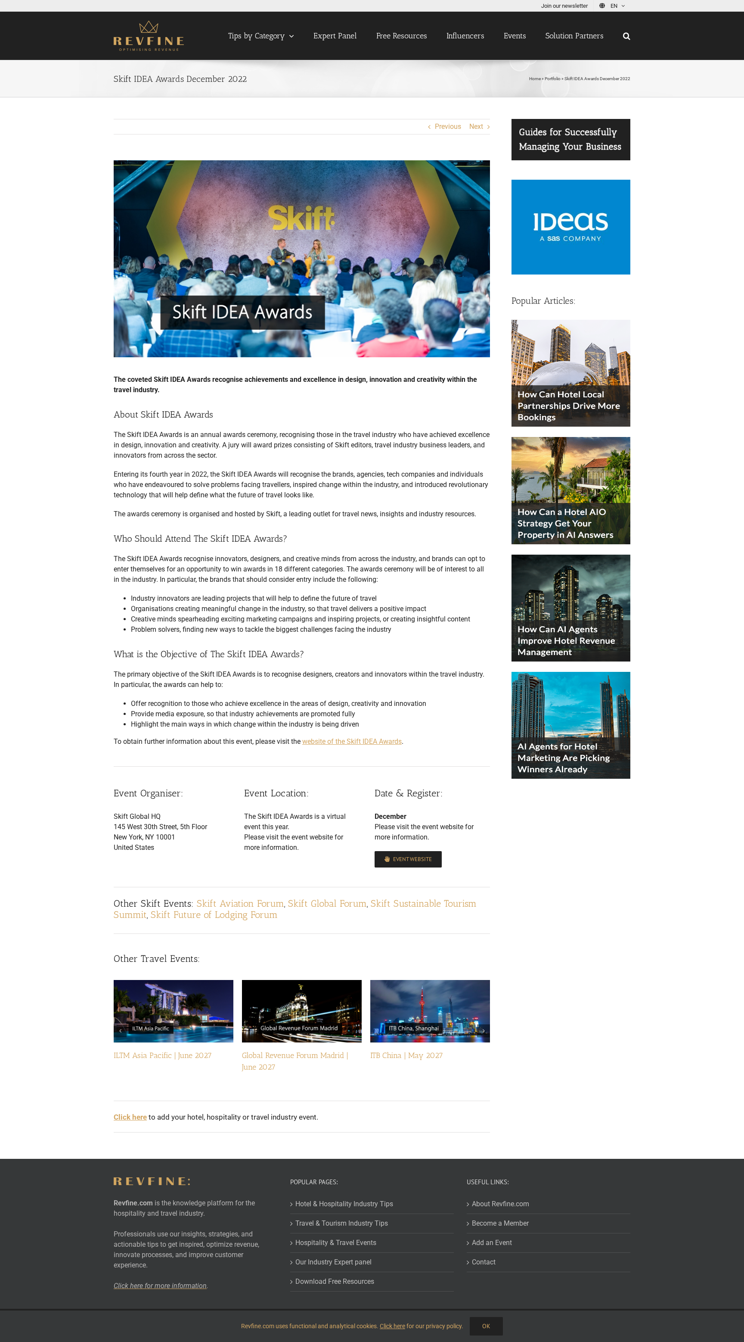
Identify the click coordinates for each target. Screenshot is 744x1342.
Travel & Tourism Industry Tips (341, 1223)
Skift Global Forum (327, 903)
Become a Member (500, 1223)
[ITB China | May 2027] (430, 984)
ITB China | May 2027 (406, 1055)
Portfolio (553, 78)
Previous (448, 126)
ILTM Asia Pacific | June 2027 (163, 1055)
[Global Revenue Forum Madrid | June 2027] (302, 984)
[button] (626, 35)
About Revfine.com (500, 1204)
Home (535, 78)
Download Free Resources (334, 1281)
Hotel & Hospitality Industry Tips (344, 1204)
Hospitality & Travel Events (335, 1243)
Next (476, 126)
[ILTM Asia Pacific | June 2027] (173, 984)
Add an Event (492, 1243)
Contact (484, 1262)
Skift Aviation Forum (240, 903)
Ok (486, 1326)
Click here (392, 1326)
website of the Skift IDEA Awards (352, 741)
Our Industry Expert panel (333, 1262)
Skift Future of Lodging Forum (214, 915)
